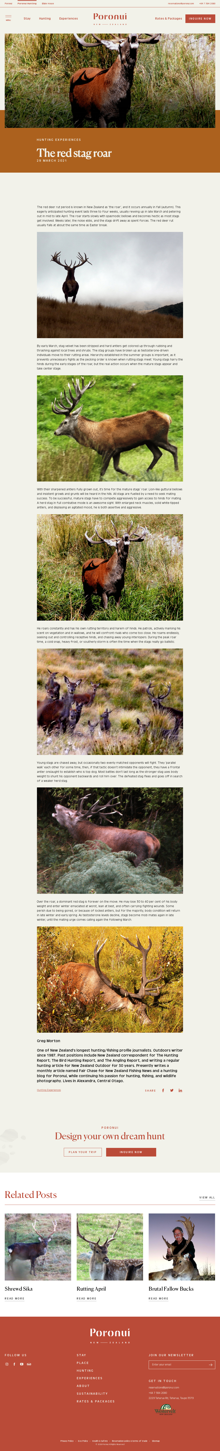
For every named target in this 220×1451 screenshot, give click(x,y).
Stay (27, 18)
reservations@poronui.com (181, 3)
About (83, 1386)
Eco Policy (83, 1441)
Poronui (8, 3)
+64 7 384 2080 (207, 3)
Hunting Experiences (49, 1090)
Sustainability (92, 1394)
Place (83, 1363)
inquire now (200, 18)
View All (207, 1197)
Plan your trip (83, 1152)
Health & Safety (100, 1441)
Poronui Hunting (27, 3)
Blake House (48, 3)
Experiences (68, 18)
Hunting (45, 18)
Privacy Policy (66, 1441)
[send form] (210, 1365)
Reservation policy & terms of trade (129, 1441)
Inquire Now (131, 1152)
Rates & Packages (168, 18)
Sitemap (156, 1441)
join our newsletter (171, 1355)
